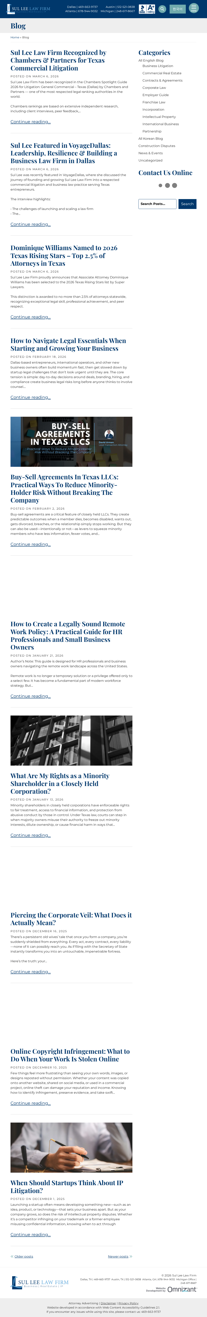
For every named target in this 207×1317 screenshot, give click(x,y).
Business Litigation (158, 66)
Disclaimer (108, 1303)
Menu (194, 11)
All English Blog (151, 60)
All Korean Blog (150, 139)
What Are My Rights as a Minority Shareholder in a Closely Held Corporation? (60, 783)
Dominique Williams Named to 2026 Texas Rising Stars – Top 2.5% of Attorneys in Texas (64, 255)
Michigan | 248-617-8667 (118, 11)
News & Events (150, 153)
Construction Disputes (156, 146)
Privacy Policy (128, 1303)
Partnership (152, 131)
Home (15, 37)
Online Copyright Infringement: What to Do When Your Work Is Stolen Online (70, 1055)
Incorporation (153, 109)
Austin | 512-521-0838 (120, 7)
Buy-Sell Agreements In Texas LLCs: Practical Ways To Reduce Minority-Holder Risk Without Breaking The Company (64, 488)
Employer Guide (156, 95)
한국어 (178, 9)
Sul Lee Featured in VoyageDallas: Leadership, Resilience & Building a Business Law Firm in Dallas (64, 153)
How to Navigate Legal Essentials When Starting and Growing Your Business (68, 344)
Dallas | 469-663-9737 (82, 7)
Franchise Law (154, 102)
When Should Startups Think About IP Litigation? (67, 1186)
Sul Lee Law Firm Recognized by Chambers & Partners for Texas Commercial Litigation (58, 60)
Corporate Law (154, 88)
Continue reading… (31, 121)
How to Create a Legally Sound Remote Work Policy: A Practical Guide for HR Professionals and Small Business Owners (68, 635)
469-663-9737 (151, 1312)
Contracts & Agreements (163, 80)
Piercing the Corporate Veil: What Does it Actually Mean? (71, 918)
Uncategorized (150, 160)
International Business (161, 124)
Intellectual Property (159, 117)
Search (187, 204)
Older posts (24, 1256)
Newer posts (118, 1256)
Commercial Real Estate (162, 73)
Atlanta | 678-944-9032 (81, 11)
